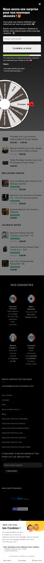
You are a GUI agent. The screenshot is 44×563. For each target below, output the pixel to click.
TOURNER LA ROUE (22, 48)
